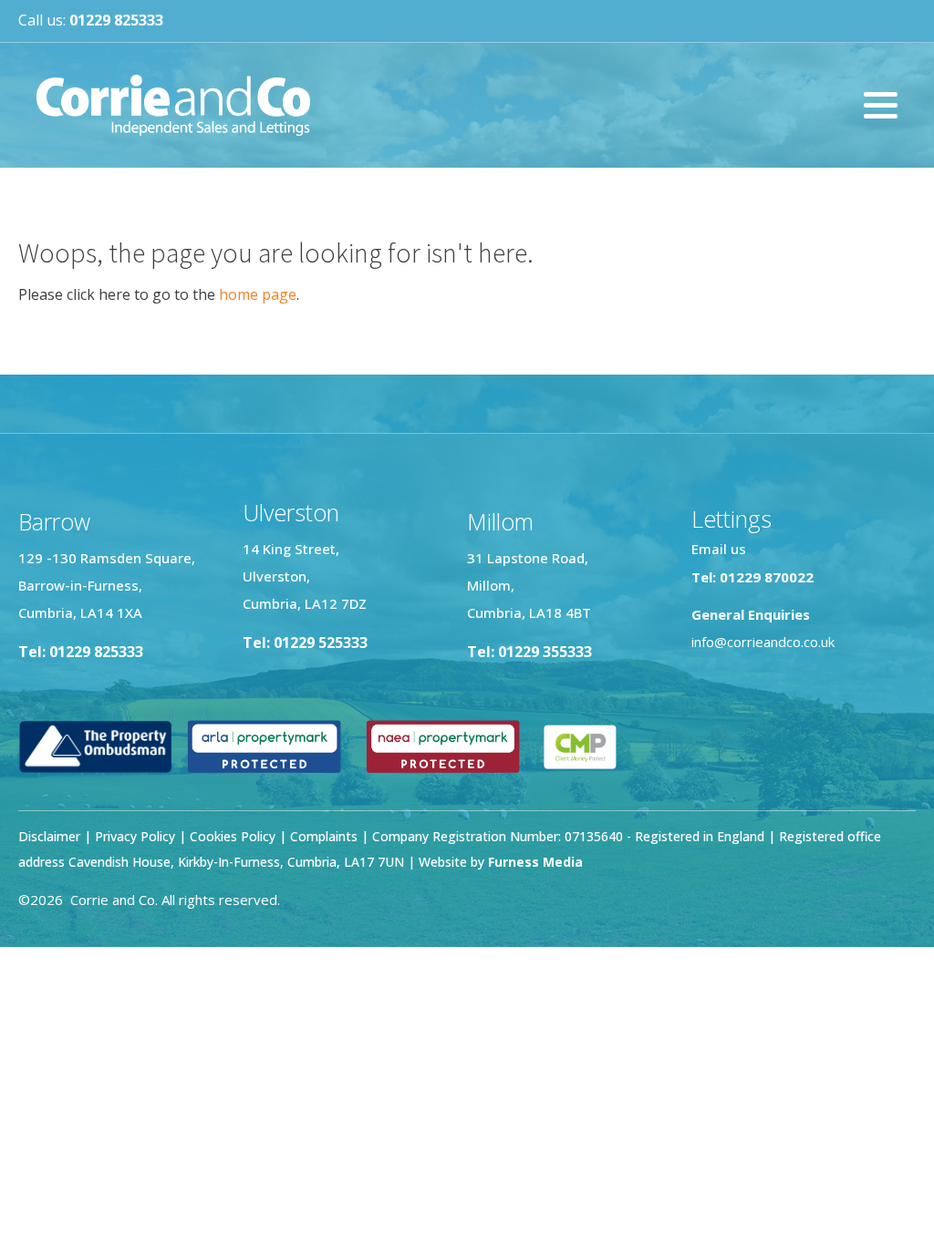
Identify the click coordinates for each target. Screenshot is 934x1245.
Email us (718, 549)
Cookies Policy (232, 836)
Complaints (325, 836)
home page (257, 294)
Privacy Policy (135, 836)
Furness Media (535, 861)
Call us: (90, 20)
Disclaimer (49, 836)
